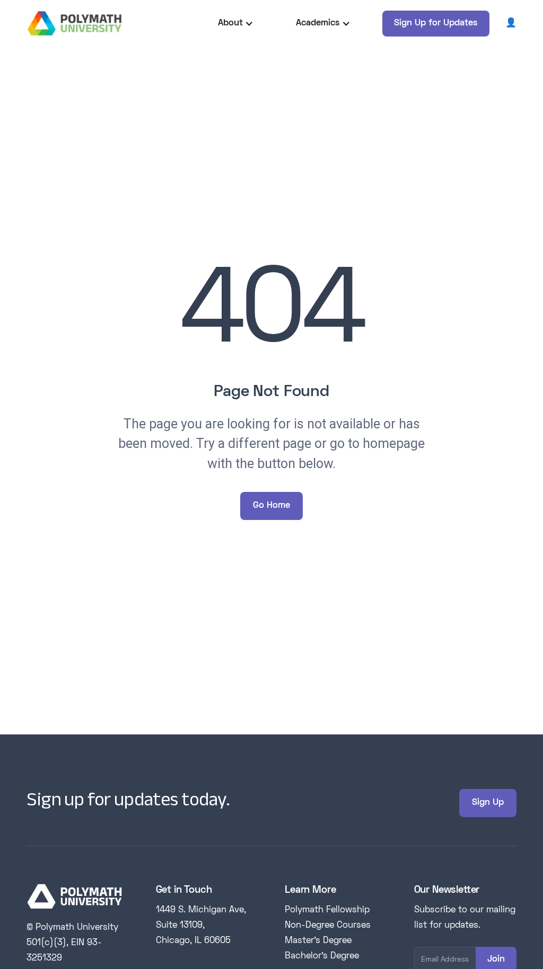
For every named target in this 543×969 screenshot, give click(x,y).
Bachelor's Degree (322, 956)
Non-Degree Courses (328, 925)
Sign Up (488, 802)
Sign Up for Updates (436, 23)
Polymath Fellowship (327, 910)
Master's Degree (318, 941)
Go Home (271, 505)
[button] (235, 23)
